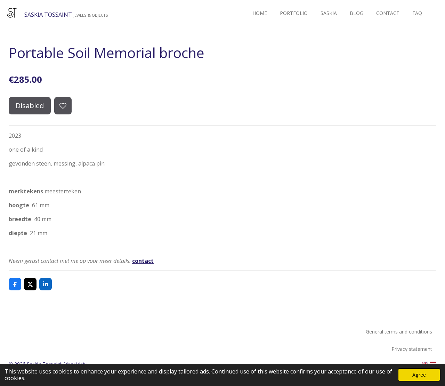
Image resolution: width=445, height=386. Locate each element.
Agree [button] (419, 374)
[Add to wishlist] (63, 105)
